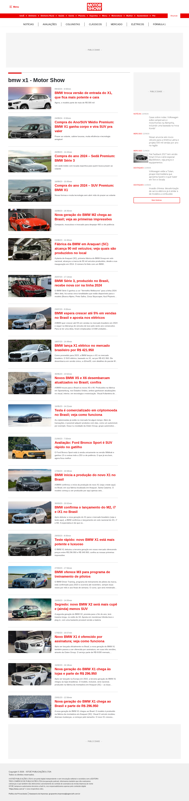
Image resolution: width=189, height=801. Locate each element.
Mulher (129, 16)
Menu (104, 16)
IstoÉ (22, 16)
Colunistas (73, 24)
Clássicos (95, 24)
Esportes (94, 16)
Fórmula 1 (159, 24)
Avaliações (50, 24)
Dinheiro (33, 16)
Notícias (28, 24)
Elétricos (137, 24)
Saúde (61, 16)
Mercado (116, 24)
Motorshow (117, 16)
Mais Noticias (157, 200)
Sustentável (142, 16)
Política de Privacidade (18, 794)
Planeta (81, 16)
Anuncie (174, 16)
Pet (153, 16)
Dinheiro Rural (47, 16)
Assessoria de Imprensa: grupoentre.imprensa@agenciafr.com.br (54, 794)
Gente (71, 16)
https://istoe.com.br (16, 789)
